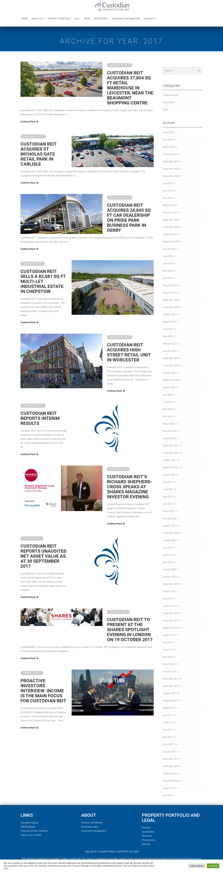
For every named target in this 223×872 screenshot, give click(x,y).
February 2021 (170, 518)
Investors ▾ (101, 18)
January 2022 (169, 438)
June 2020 (168, 555)
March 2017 (169, 744)
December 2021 (171, 445)
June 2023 (168, 329)
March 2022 (169, 423)
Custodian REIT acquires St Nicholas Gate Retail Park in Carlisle (38, 154)
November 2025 (171, 168)
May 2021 (167, 496)
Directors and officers (92, 822)
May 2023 (167, 336)
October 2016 (169, 773)
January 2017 (169, 751)
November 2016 (171, 766)
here (6, 868)
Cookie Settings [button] (197, 866)
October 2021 (169, 460)
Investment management (93, 831)
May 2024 (167, 270)
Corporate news (171, 95)
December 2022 (171, 358)
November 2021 (171, 453)
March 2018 (169, 664)
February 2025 (170, 212)
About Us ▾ (37, 18)
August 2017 (169, 708)
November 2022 (171, 365)
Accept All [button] (213, 866)
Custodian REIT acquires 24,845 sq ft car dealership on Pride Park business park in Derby (129, 217)
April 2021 (167, 504)
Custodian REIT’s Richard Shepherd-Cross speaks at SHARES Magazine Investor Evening (129, 486)
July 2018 (167, 642)
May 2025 (167, 198)
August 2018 (169, 635)
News (87, 18)
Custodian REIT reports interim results (40, 418)
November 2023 (171, 307)
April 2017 (167, 737)
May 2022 (167, 409)
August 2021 (169, 474)
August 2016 (169, 788)
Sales (165, 109)
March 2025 (169, 205)
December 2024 (171, 219)
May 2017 (167, 729)
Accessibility (148, 831)
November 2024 (171, 227)
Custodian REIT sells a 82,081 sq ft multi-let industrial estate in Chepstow (43, 281)
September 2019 (171, 584)
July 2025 (167, 183)
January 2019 (169, 606)
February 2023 (170, 343)
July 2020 (167, 547)
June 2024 (168, 263)
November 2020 (171, 533)
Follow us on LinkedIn (31, 835)
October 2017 (169, 693)
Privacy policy (148, 840)
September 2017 (171, 700)
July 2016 (167, 795)
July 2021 (167, 482)
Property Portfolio (59, 18)
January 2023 (169, 351)
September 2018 (171, 627)
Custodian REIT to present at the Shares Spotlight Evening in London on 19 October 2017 (130, 629)
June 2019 (168, 598)
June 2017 (168, 722)
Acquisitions (169, 102)
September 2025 (171, 176)
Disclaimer (147, 836)
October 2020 (169, 540)
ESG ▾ (77, 18)
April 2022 (167, 416)
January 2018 (169, 671)
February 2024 (170, 285)
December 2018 (171, 613)
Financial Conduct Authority (33, 831)
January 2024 (169, 292)
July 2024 (167, 256)
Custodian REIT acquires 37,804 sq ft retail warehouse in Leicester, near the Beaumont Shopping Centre (130, 87)
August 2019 (169, 591)
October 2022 (169, 372)
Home (24, 18)
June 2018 (168, 649)
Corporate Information (126, 18)
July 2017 (167, 715)
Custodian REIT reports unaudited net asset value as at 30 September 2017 (43, 556)
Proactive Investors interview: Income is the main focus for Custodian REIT (43, 690)
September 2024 (171, 241)
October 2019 (169, 576)
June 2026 (168, 132)
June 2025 (168, 190)
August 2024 (169, 249)
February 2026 (170, 154)
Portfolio (146, 827)
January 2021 (169, 525)
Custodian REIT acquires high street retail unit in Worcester (129, 352)
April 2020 (167, 562)
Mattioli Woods (27, 826)
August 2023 (169, 321)
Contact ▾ (150, 18)
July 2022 (167, 394)
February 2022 (170, 431)
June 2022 (168, 402)
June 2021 (168, 489)
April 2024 (167, 278)
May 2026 (167, 139)
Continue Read (27, 121)
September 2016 (171, 780)
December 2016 (171, 759)
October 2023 (169, 314)
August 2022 (169, 387)
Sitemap (146, 844)
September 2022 (171, 380)
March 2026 (169, 147)
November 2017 (171, 686)
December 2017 (171, 678)
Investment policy (90, 826)
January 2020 (169, 569)
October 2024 (169, 234)
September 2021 (171, 467)
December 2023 (171, 300)
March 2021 (169, 511)
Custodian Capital (29, 822)
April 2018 (167, 657)
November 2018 (171, 620)
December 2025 (171, 161)
